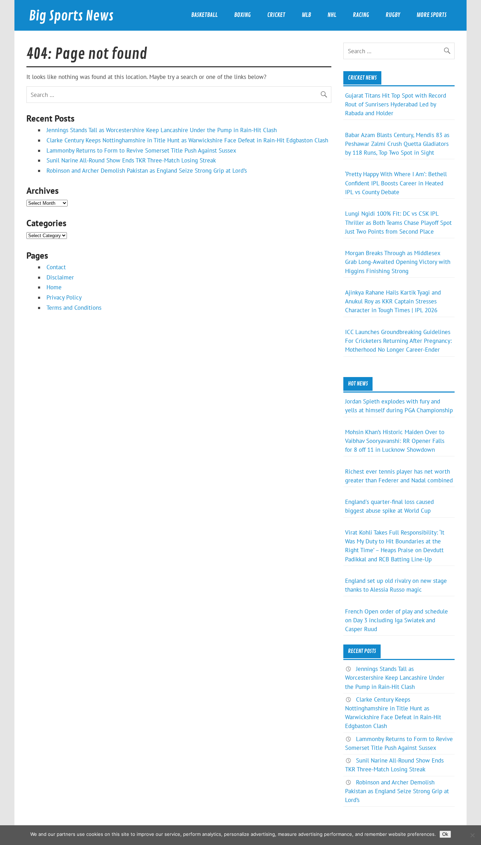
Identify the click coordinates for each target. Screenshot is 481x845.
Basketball (204, 15)
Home (54, 287)
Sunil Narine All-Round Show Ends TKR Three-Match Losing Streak (131, 160)
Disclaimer (60, 277)
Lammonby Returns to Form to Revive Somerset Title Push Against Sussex (141, 150)
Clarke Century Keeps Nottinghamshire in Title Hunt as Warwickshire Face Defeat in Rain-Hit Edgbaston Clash (187, 140)
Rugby (393, 15)
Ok (445, 834)
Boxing (242, 15)
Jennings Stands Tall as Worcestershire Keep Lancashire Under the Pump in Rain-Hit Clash (161, 130)
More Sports (431, 15)
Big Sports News (71, 16)
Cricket (276, 15)
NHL (331, 15)
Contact (56, 267)
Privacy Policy (64, 297)
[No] (472, 835)
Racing (361, 15)
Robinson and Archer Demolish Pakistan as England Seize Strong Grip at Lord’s (146, 170)
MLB (306, 15)
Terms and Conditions (73, 308)
